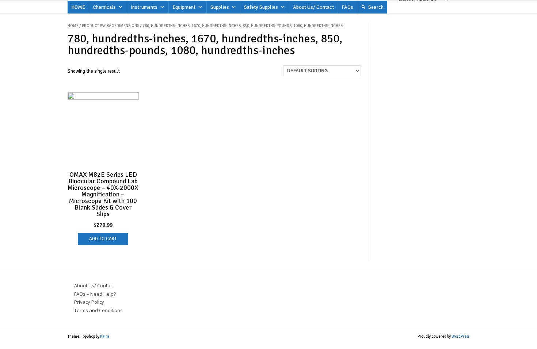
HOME (78, 7)
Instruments (144, 7)
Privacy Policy (89, 302)
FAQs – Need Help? (95, 294)
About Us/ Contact (313, 7)
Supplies (219, 7)
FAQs (347, 7)
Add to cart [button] (103, 239)
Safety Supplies (261, 7)
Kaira (104, 336)
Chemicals (104, 7)
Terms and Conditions (98, 310)
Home (73, 25)
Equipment (183, 7)
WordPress (460, 336)
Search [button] (376, 7)
